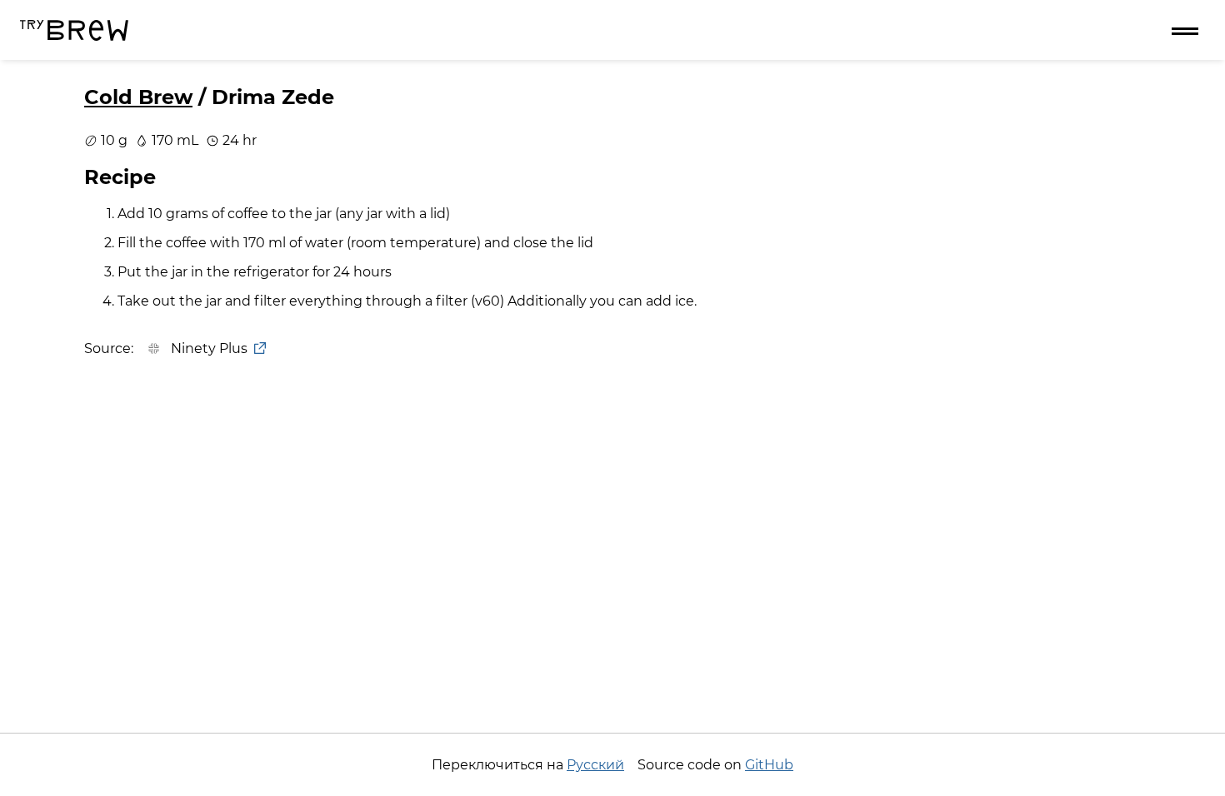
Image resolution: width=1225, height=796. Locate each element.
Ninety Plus (209, 348)
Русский (595, 765)
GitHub (769, 765)
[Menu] (1185, 30)
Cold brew (138, 97)
